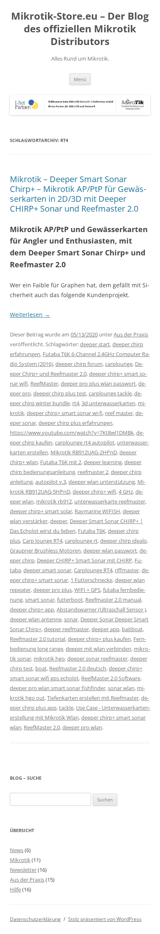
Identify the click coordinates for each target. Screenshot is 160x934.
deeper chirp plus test (59, 393)
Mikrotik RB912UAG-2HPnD (83, 452)
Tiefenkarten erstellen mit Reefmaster (93, 698)
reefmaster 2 (93, 472)
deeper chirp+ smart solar (41, 511)
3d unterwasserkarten (108, 403)
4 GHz (126, 491)
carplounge (119, 364)
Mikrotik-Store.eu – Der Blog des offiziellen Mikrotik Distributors (80, 29)
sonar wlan (121, 688)
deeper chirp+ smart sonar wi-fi (65, 413)
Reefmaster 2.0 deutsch (77, 668)
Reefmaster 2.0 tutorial (37, 639)
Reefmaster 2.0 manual (113, 599)
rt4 (75, 403)
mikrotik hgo (49, 658)
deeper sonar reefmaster (97, 658)
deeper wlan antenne (36, 619)
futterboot (70, 599)
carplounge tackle (110, 393)
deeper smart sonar (47, 570)
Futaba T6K (91, 531)
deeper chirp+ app (32, 609)
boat (41, 668)
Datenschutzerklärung (35, 919)
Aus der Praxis (131, 334)
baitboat (132, 629)
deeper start (95, 344)
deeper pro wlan (82, 727)
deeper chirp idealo (123, 540)
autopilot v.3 (50, 481)
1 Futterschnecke (91, 580)
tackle (66, 707)
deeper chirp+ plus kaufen (99, 639)
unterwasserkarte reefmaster (109, 501)
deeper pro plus (52, 589)
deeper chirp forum (79, 364)
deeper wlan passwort (110, 550)
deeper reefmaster (66, 629)
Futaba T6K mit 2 (60, 462)
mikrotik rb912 (54, 501)
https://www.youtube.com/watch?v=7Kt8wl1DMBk (72, 432)
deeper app (105, 629)
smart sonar (40, 599)
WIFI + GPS (87, 589)
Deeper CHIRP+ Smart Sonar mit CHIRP (84, 560)
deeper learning (103, 462)
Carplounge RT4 (93, 570)
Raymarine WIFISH (97, 511)
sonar (71, 619)
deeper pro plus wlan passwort (98, 383)
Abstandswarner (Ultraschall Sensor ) (101, 609)
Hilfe (15, 889)
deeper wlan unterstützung (102, 481)
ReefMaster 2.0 (42, 727)
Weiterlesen (30, 314)
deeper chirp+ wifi (94, 491)
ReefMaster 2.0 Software (110, 678)
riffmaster (127, 570)
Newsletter (23, 869)
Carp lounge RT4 (42, 540)
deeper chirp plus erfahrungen (75, 422)
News (16, 850)
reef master (119, 413)
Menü (80, 79)
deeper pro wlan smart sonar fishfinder (57, 688)
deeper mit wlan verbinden (98, 648)
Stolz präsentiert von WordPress (105, 919)
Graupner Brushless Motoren (45, 550)
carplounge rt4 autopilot (84, 442)
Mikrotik (20, 860)
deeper (58, 521)
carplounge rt (81, 540)
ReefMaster (44, 383)
